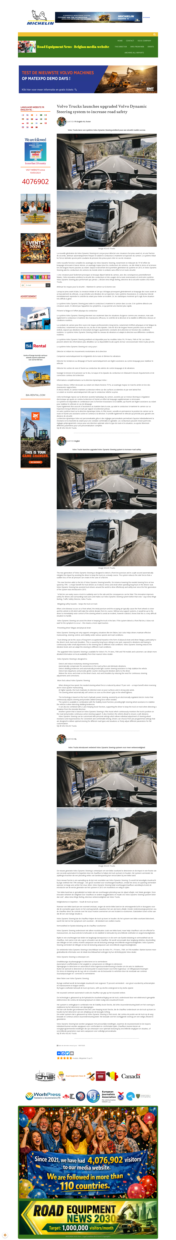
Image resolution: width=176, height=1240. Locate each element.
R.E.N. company (144, 40)
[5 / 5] (70, 1058)
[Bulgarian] (41, 123)
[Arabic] (41, 115)
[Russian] (36, 119)
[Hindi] (32, 123)
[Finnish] (36, 123)
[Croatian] (27, 127)
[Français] (23, 115)
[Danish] (45, 123)
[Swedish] (41, 119)
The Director (121, 46)
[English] (27, 115)
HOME (119, 40)
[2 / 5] (61, 1058)
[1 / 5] (58, 1058)
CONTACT (130, 40)
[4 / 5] (67, 1058)
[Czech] (23, 127)
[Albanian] (36, 127)
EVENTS (151, 46)
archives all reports (134, 52)
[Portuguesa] (32, 119)
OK (48, 285)
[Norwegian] (27, 123)
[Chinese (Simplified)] (32, 127)
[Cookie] (5, 1235)
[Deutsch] (23, 119)
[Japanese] (36, 115)
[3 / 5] (64, 1058)
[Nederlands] (27, 119)
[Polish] (23, 123)
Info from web (137, 46)
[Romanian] (45, 119)
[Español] (32, 115)
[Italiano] (45, 115)
